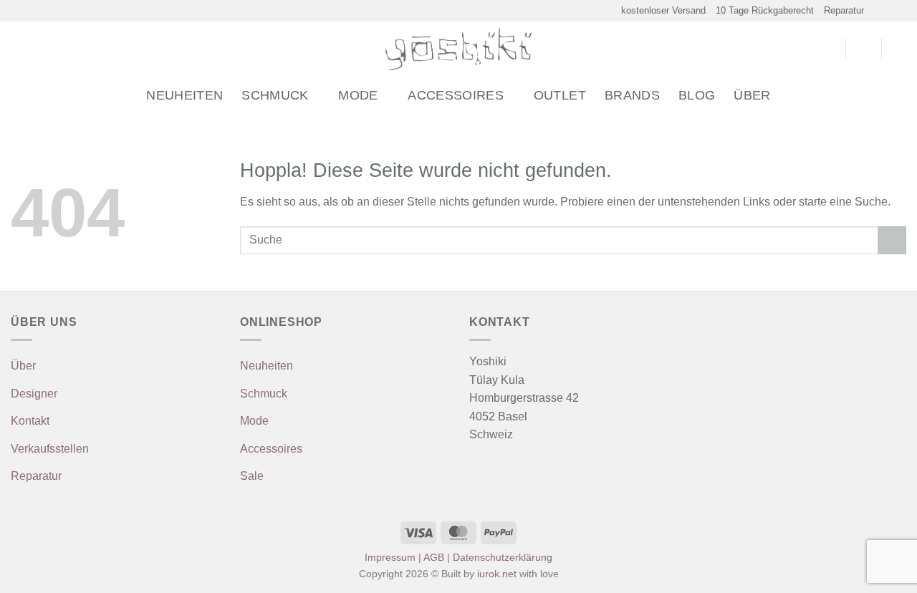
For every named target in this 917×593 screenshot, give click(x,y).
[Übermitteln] (892, 240)
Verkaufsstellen (50, 449)
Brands (632, 95)
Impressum (390, 557)
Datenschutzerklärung (502, 557)
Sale (252, 476)
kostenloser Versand (663, 10)
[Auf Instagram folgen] (885, 11)
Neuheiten (184, 95)
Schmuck (274, 95)
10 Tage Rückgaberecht (765, 10)
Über (752, 95)
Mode (358, 95)
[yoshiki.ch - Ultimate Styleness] (459, 48)
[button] (16, 49)
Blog (696, 95)
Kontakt (30, 421)
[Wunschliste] (829, 48)
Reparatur (844, 10)
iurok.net (497, 573)
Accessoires (456, 95)
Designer (34, 393)
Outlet (560, 95)
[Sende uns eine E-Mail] (899, 11)
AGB (433, 557)
